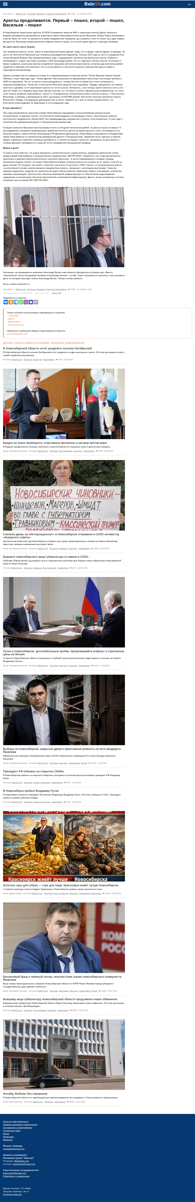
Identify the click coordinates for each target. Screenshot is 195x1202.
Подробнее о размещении (16, 1176)
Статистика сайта (11, 1130)
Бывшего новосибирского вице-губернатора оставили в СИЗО (45, 556)
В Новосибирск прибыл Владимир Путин (31, 790)
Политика (31, 14)
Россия (84, 763)
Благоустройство (60, 893)
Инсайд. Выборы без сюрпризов (25, 1093)
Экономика (63, 991)
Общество (37, 360)
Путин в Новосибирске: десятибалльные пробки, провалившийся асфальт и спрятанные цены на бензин (63, 653)
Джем (11, 318)
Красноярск (96, 893)
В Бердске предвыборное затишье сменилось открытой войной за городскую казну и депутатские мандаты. (57, 446)
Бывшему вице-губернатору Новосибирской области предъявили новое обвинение (60, 999)
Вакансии (7, 1140)
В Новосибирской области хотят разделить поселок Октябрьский (47, 348)
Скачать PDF (56, 293)
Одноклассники (16, 325)
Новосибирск (61, 14)
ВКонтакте (14, 321)
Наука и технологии (41, 783)
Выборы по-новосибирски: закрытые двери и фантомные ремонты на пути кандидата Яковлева (62, 750)
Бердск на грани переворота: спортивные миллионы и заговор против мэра (55, 442)
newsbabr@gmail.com (14, 1149)
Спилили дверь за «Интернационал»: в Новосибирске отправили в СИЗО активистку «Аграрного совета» (61, 536)
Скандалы (50, 14)
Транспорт (63, 666)
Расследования (65, 451)
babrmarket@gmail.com (14, 1173)
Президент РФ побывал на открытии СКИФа (33, 771)
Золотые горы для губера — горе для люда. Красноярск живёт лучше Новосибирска (60, 885)
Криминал (40, 14)
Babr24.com (21, 14)
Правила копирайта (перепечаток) (20, 1124)
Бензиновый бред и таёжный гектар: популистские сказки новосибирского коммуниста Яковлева (62, 978)
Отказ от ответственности (15, 1121)
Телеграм (13, 315)
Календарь (8, 1136)
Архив (6, 1133)
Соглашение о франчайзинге (17, 1127)
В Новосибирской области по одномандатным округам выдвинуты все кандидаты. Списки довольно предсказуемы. (60, 1097)
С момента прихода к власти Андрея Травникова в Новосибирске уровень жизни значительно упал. (53, 889)
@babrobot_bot (21, 1161)
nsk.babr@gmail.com (17, 334)
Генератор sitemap (12, 1194)
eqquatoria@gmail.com (24, 1164)
